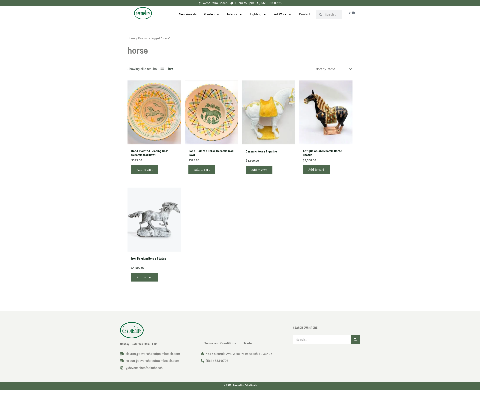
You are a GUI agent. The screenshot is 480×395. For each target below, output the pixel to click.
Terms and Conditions (220, 343)
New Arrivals (188, 14)
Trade (248, 343)
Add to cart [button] (144, 169)
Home (131, 38)
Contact (304, 14)
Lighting (255, 14)
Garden (209, 14)
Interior (232, 14)
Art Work (280, 14)
